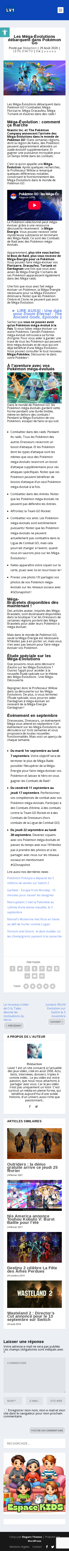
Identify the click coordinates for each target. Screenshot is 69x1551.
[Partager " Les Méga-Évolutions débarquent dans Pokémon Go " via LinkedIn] (49, 968)
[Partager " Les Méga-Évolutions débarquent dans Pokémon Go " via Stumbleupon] (27, 976)
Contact (37, 1546)
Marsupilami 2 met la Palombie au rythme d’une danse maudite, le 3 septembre (30, 907)
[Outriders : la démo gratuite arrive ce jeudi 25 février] (34, 1143)
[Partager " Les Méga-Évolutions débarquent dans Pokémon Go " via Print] (42, 976)
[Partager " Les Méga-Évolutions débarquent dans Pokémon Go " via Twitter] (20, 968)
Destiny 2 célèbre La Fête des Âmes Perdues (32, 1270)
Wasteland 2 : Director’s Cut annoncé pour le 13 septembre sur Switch (31, 1316)
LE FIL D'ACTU (23, 51)
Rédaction (30, 48)
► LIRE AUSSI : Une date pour (37, 313)
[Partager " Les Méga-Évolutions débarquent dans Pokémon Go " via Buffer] (56, 968)
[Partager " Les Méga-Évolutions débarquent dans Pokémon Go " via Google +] (27, 968)
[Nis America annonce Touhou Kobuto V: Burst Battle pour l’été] (34, 1195)
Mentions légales (19, 1546)
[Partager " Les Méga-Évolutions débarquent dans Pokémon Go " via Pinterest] (42, 968)
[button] (5, 32)
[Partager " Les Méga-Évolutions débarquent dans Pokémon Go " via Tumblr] (34, 968)
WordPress (34, 1541)
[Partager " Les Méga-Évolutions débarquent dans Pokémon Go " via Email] (34, 976)
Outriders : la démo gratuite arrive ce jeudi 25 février (32, 1167)
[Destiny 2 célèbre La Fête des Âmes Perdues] (34, 1247)
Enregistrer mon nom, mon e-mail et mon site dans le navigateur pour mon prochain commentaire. (34, 1413)
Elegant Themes (32, 1537)
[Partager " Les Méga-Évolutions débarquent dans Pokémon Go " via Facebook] (12, 968)
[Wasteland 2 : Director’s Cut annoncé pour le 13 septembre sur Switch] (34, 1294)
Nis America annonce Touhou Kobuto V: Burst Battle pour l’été (31, 1219)
